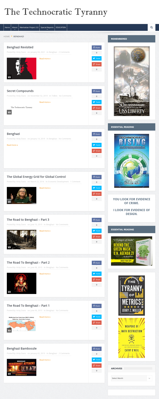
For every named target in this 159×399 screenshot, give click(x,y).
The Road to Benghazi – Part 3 (28, 220)
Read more (44, 58)
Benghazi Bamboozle (22, 348)
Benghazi (53, 52)
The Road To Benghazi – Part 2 (28, 263)
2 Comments (64, 52)
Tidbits (54, 95)
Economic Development (58, 181)
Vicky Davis (21, 52)
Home (7, 27)
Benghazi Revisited (20, 47)
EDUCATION (61, 27)
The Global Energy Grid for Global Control (36, 177)
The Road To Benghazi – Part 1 (28, 306)
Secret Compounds (20, 91)
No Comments (65, 95)
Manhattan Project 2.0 (29, 27)
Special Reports (47, 27)
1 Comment (75, 181)
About (14, 27)
